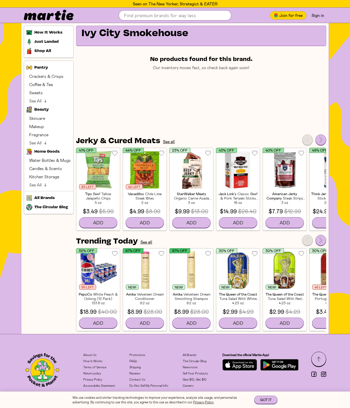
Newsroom (190, 367)
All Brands (190, 355)
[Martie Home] (44, 15)
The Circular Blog (195, 361)
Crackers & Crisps (46, 76)
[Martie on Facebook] (313, 374)
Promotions (137, 355)
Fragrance (38, 134)
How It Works (92, 361)
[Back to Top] (318, 359)
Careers (188, 385)
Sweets (36, 92)
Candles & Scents (45, 168)
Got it (266, 399)
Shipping (135, 367)
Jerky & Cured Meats (118, 141)
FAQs (133, 361)
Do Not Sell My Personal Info (148, 385)
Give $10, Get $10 (195, 379)
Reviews (134, 373)
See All (35, 100)
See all (169, 141)
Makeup (36, 126)
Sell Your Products (195, 373)
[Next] (320, 139)
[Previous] (307, 139)
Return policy (92, 373)
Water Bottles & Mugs (50, 160)
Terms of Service (94, 367)
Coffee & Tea (41, 84)
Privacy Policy (92, 379)
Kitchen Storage (44, 176)
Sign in (318, 15)
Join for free (291, 15)
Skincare (37, 118)
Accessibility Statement (99, 385)
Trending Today (107, 241)
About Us (90, 355)
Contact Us (137, 379)
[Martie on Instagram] (323, 374)
